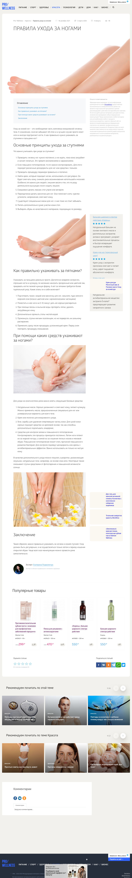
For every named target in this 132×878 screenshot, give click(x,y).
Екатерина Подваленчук (43, 565)
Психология (69, 8)
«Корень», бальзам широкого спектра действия (80, 629)
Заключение (22, 118)
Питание (23, 8)
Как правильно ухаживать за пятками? (32, 111)
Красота (56, 8)
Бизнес (104, 8)
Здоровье (44, 8)
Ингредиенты (126, 876)
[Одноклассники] (24, 798)
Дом (88, 8)
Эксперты (127, 873)
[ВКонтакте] (20, 798)
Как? (96, 8)
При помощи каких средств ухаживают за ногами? (36, 115)
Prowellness (108, 105)
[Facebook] (15, 798)
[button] (15, 622)
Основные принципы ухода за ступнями (33, 108)
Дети (80, 8)
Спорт (33, 8)
